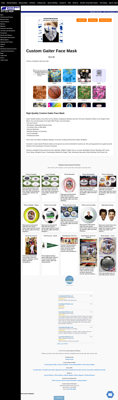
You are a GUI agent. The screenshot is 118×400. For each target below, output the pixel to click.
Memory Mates (82, 380)
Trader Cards (4, 60)
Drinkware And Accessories (8, 48)
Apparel (2, 44)
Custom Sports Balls (50, 364)
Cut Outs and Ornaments (7, 30)
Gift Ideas (32, 3)
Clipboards (3, 55)
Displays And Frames (6, 42)
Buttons (2, 24)
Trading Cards (41, 3)
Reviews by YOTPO (62, 343)
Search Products (12, 3)
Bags (1, 53)
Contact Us (62, 3)
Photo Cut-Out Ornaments (69, 380)
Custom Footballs (63, 364)
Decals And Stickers (6, 35)
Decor (2, 46)
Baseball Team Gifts (62, 370)
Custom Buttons (49, 375)
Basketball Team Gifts (75, 370)
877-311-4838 (7, 11)
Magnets (3, 26)
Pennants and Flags (6, 28)
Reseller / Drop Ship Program (89, 3)
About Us (75, 3)
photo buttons (51, 167)
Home (3, 3)
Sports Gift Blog (52, 3)
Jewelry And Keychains (7, 51)
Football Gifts (37, 370)
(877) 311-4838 (71, 389)
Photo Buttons (59, 375)
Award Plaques (4, 21)
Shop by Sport (23, 3)
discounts (24, 393)
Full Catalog (103, 3)
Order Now (81, 20)
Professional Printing (6, 17)
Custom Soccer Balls (88, 364)
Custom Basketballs (75, 364)
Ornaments (3, 33)
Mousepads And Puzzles (7, 37)
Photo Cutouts (56, 380)
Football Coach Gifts (49, 370)
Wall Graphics (4, 39)
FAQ (69, 3)
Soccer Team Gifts (87, 370)
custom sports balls (69, 167)
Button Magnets (79, 375)
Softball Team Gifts (99, 370)
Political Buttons (90, 375)
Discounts (93, 20)
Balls (1, 15)
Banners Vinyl (4, 19)
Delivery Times (105, 20)
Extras (2, 57)
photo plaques (78, 167)
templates (31, 393)
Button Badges (68, 375)
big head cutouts (87, 167)
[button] (59, 398)
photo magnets (59, 167)
